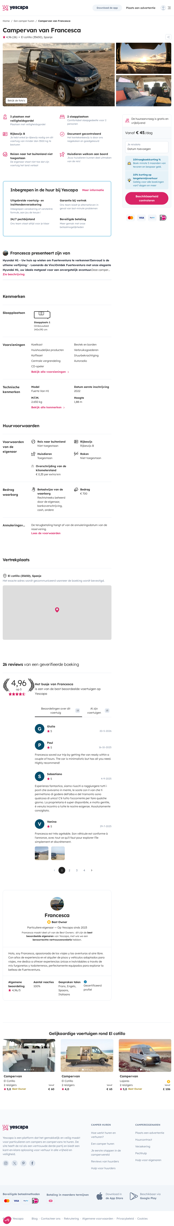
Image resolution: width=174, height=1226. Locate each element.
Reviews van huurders (105, 1161)
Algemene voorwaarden (97, 1218)
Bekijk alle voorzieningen (49, 371)
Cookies (142, 1218)
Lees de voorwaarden (45, 533)
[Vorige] (7, 1055)
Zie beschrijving (14, 274)
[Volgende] (51, 1055)
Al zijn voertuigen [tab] (97, 710)
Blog (35, 1218)
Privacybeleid (125, 1218)
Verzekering (142, 1146)
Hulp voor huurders (103, 1168)
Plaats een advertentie (149, 1132)
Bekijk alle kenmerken (46, 407)
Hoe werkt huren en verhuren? (103, 1135)
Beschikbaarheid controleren (147, 198)
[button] (7, 1220)
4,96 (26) (11, 37)
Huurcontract (143, 1139)
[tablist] (73, 711)
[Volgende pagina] (91, 870)
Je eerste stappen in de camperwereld (106, 1152)
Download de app (107, 7)
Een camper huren (102, 1143)
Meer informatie (93, 190)
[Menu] (166, 8)
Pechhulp (141, 1153)
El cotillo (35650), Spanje (37, 37)
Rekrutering (71, 1218)
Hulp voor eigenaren (148, 1160)
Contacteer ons (50, 1218)
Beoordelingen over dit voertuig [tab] (60, 710)
